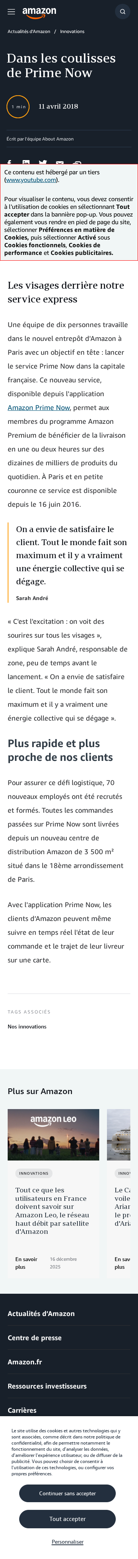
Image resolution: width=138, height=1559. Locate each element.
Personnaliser (68, 1541)
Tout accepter (67, 1519)
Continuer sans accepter (67, 1493)
